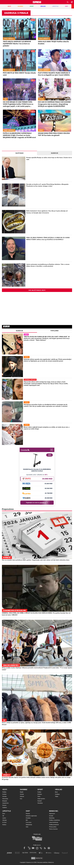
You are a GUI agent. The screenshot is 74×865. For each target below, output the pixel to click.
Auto (27, 827)
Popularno (54, 330)
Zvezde (22, 794)
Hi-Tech (4, 822)
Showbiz (23, 789)
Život (3, 813)
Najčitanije (20, 153)
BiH (27, 820)
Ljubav (4, 818)
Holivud (22, 796)
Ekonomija (5, 798)
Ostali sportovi (41, 798)
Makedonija (29, 824)
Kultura (4, 824)
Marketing (51, 818)
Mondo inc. (53, 811)
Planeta (28, 813)
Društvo (4, 794)
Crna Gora (28, 822)
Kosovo (4, 805)
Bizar (56, 792)
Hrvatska (28, 818)
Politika (4, 792)
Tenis (38, 796)
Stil (3, 815)
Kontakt (51, 815)
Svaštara (57, 794)
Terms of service (53, 829)
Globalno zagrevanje (31, 815)
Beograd (4, 801)
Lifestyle (6, 811)
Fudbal (39, 792)
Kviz (21, 798)
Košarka (39, 794)
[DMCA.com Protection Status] (37, 858)
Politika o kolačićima (54, 820)
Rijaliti (21, 792)
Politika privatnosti (54, 824)
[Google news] (49, 848)
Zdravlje (4, 820)
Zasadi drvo (5, 803)
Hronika (4, 796)
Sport (40, 789)
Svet (28, 811)
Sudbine (4, 807)
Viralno (58, 789)
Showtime (40, 803)
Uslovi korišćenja (53, 822)
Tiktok (56, 796)
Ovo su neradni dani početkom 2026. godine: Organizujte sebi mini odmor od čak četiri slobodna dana (35, 560)
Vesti (4, 789)
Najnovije (54, 153)
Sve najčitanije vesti (37, 290)
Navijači (39, 801)
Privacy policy (52, 827)
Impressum (52, 813)
